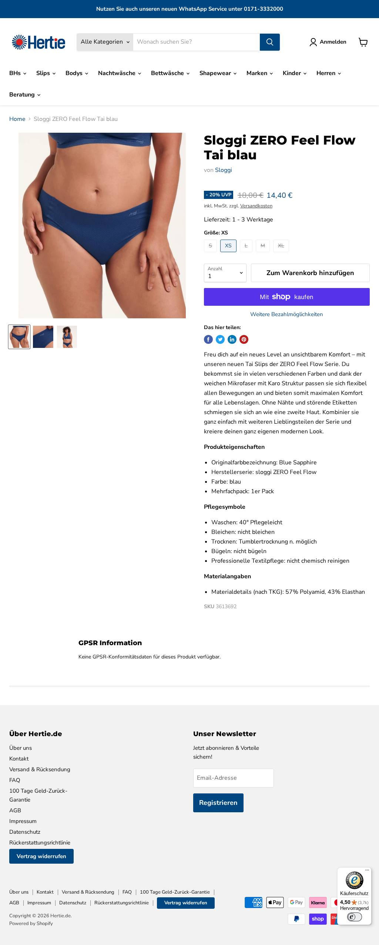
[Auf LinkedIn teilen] (232, 339)
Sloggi (223, 170)
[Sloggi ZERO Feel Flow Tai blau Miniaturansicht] (19, 337)
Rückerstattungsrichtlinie (39, 842)
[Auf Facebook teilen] (208, 339)
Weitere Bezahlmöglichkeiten (286, 314)
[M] (264, 254)
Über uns (20, 748)
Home (17, 119)
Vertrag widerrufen (41, 856)
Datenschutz (24, 832)
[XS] (229, 254)
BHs (15, 73)
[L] (247, 254)
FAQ (14, 780)
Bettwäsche (168, 73)
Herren (326, 73)
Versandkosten (256, 206)
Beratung (22, 95)
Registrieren (218, 802)
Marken (257, 73)
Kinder (292, 73)
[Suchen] (270, 42)
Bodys (75, 73)
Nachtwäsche (117, 73)
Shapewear (215, 73)
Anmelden (333, 41)
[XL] (282, 254)
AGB (15, 810)
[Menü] (367, 871)
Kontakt (18, 758)
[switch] (354, 916)
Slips (43, 73)
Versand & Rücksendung (39, 769)
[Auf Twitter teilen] (220, 339)
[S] (211, 254)
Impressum (23, 821)
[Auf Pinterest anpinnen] (243, 339)
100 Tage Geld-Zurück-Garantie (175, 892)
